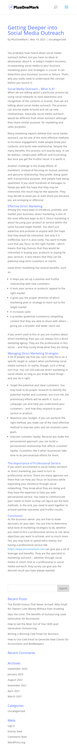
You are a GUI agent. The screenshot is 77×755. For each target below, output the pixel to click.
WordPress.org (16, 742)
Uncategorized (57, 39)
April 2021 (14, 691)
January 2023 (15, 674)
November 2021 (17, 685)
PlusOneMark (19, 39)
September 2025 (17, 668)
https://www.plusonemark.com (26, 549)
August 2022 (15, 680)
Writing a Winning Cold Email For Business (33, 634)
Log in (11, 726)
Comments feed (17, 736)
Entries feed (15, 731)
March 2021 (15, 696)
